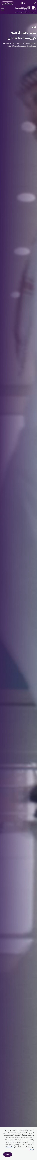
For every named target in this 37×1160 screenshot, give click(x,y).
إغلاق (7, 1154)
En (24, 3)
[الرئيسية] (25, 9)
